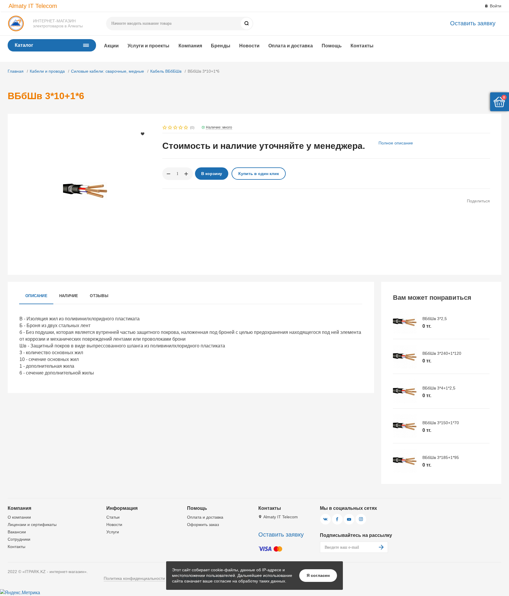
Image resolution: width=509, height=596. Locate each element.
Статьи (113, 517)
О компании (19, 517)
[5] (186, 128)
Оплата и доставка (290, 45)
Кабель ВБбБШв (165, 71)
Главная (16, 71)
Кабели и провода (47, 71)
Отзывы (99, 296)
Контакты (362, 45)
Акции (111, 45)
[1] (165, 128)
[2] (170, 128)
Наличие (68, 296)
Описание (36, 296)
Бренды (220, 45)
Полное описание (396, 143)
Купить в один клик (258, 173)
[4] (181, 128)
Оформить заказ (203, 524)
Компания (190, 45)
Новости (249, 45)
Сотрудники (19, 539)
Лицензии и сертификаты (32, 524)
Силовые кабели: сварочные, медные (107, 71)
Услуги (112, 532)
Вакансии (17, 532)
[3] (175, 128)
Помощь (332, 45)
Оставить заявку (472, 23)
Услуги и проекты (148, 45)
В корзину (211, 173)
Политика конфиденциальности (134, 578)
